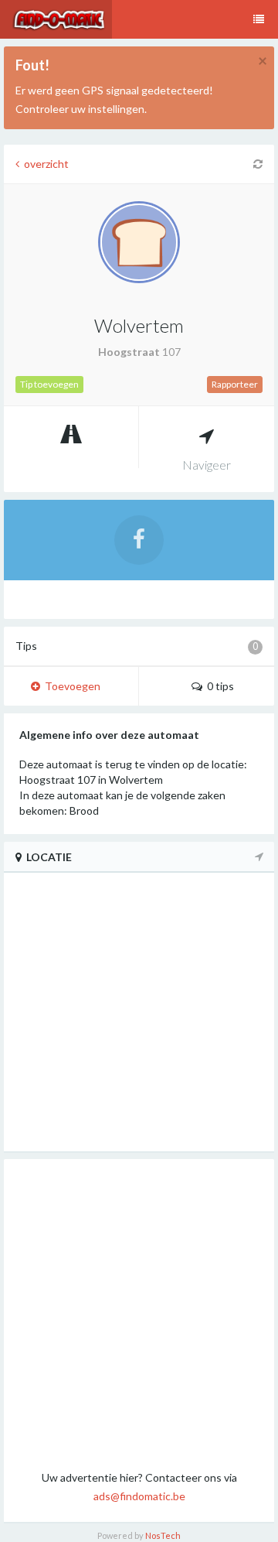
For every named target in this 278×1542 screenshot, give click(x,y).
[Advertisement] (139, 1313)
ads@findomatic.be (139, 1496)
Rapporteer (235, 384)
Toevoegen (70, 685)
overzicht (44, 163)
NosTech (163, 1535)
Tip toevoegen (49, 384)
